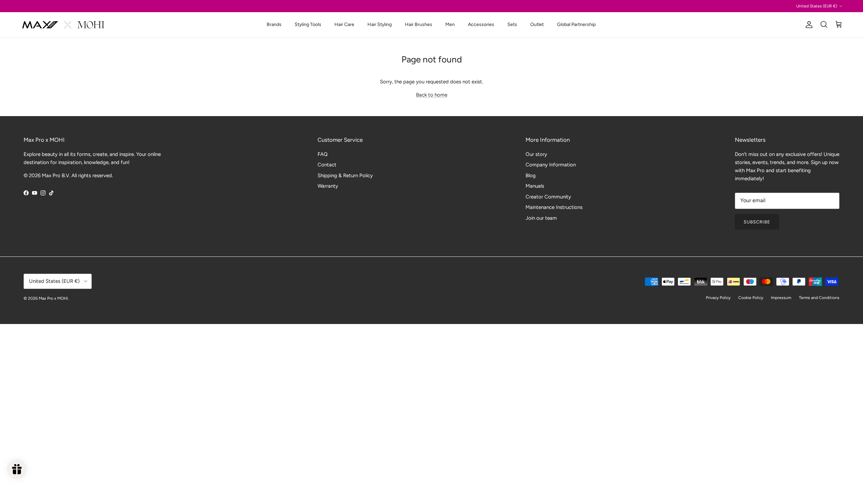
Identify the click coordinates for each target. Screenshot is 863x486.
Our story (536, 154)
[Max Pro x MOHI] (63, 24)
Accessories (481, 24)
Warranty (328, 186)
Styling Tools (308, 24)
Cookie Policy (750, 297)
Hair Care (344, 24)
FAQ (323, 154)
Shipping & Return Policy (345, 175)
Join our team (541, 218)
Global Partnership (576, 24)
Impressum (781, 297)
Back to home (431, 95)
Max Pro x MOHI (53, 298)
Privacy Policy (718, 297)
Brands (274, 24)
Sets (512, 24)
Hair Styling (379, 24)
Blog (531, 175)
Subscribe (757, 221)
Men (450, 24)
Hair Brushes (418, 24)
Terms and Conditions (819, 297)
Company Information (551, 165)
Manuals (535, 186)
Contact (327, 165)
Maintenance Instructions (554, 207)
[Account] (807, 25)
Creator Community (548, 197)
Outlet (537, 24)
